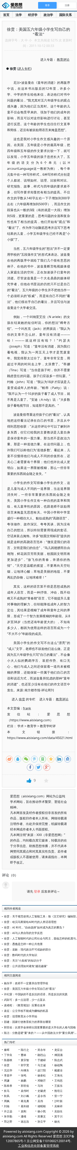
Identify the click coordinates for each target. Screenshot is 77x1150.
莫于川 (58, 1116)
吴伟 (40, 1101)
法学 (19, 15)
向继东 (25, 1070)
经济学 (33, 15)
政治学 (48, 15)
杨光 (57, 1121)
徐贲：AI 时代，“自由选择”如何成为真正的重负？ (34, 927)
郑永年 (42, 1050)
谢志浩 (25, 1121)
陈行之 (25, 1050)
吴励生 (58, 1111)
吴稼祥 (58, 1106)
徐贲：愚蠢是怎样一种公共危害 (23, 944)
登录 (37, 891)
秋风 (6, 1096)
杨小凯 (42, 1111)
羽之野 (8, 1121)
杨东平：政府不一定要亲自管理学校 (26, 983)
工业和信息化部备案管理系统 (38, 1145)
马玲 (40, 1086)
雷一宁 (58, 1096)
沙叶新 (58, 1101)
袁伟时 (25, 1091)
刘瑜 (6, 1106)
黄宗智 (25, 1060)
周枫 (6, 1101)
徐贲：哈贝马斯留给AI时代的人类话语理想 (30, 922)
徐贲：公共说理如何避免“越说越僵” (25, 966)
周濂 (6, 1080)
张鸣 (23, 1075)
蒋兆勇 (25, 1101)
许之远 (8, 1111)
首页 (6, 15)
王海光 (58, 1075)
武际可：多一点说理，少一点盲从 (24, 1000)
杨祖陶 (58, 1065)
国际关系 (65, 15)
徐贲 (6, 1065)
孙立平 (42, 1121)
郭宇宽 (25, 1065)
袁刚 (23, 1111)
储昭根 (42, 1106)
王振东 (58, 1086)
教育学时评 (48, 726)
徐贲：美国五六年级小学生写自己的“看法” (30, 989)
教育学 (32, 726)
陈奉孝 (8, 1086)
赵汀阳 (42, 1070)
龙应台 (58, 1050)
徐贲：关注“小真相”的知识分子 (23, 960)
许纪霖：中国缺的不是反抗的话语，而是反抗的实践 (36, 994)
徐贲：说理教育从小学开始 (20, 1016)
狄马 (6, 1091)
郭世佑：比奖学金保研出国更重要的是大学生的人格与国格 (40, 1027)
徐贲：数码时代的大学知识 (20, 955)
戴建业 (58, 1070)
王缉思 (58, 1080)
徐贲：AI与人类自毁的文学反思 (23, 933)
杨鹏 (23, 1080)
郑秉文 (42, 1116)
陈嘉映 (8, 1060)
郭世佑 (25, 1086)
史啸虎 (42, 1091)
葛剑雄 (25, 1106)
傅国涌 (58, 1055)
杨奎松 (42, 1075)
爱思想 (13, 6)
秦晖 (6, 1050)
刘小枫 (25, 1096)
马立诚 (42, 1065)
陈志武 (58, 1060)
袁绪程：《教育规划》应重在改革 (24, 1005)
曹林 (23, 1055)
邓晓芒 (42, 1080)
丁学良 (8, 1055)
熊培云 (58, 1091)
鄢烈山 (42, 1055)
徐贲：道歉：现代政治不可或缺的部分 (27, 949)
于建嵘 (42, 1060)
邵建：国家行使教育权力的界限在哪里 (27, 1022)
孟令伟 (42, 1096)
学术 (20, 726)
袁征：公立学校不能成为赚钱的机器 (26, 1011)
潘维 (23, 1116)
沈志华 (8, 1070)
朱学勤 (8, 1116)
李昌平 (8, 1075)
